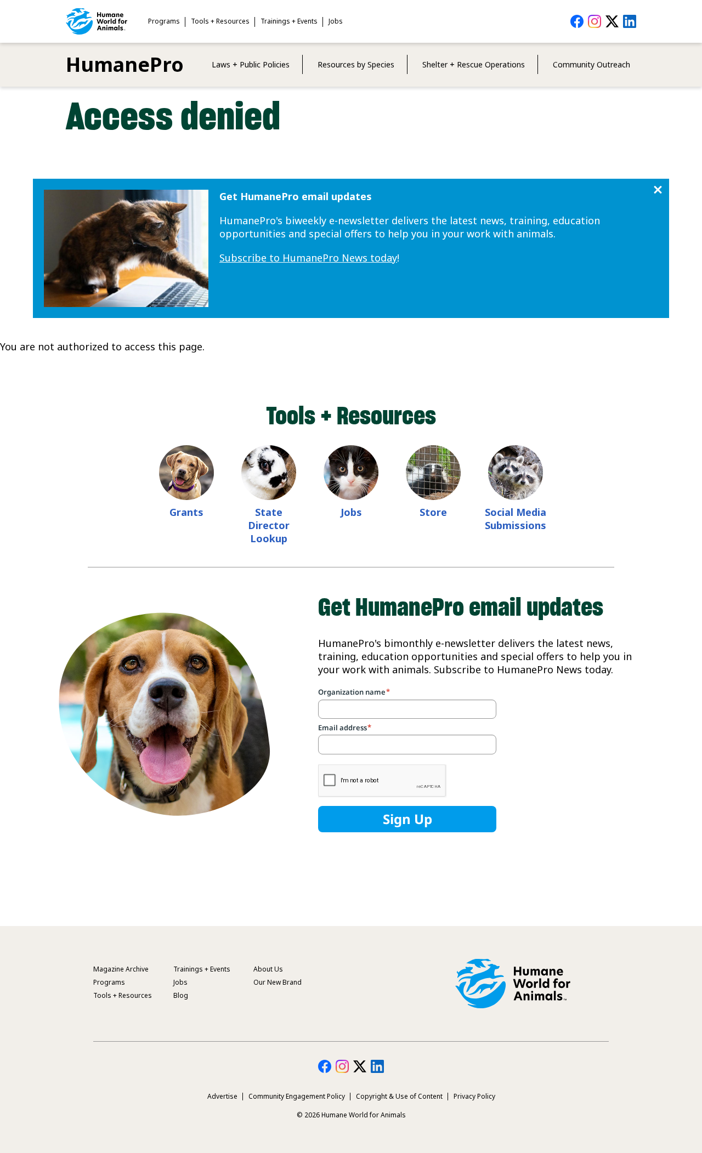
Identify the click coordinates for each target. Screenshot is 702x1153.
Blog (180, 995)
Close (657, 189)
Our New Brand (277, 982)
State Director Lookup (269, 525)
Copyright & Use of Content (399, 1096)
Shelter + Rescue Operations (473, 64)
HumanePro (125, 64)
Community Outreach (591, 64)
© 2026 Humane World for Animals (351, 1115)
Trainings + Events (289, 21)
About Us (268, 969)
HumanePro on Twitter (612, 21)
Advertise (222, 1096)
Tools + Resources (220, 21)
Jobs (336, 21)
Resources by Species (356, 64)
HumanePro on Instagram (594, 21)
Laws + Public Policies (251, 64)
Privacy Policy (474, 1096)
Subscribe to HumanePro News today (308, 257)
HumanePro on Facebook (577, 21)
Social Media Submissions (515, 518)
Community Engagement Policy (296, 1096)
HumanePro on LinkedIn (629, 21)
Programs (164, 21)
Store (433, 512)
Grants (186, 512)
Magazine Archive (121, 969)
